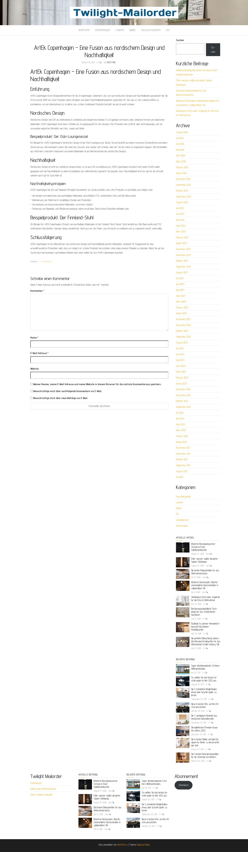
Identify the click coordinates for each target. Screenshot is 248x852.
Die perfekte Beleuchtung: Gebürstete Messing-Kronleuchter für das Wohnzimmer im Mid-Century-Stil (205, 641)
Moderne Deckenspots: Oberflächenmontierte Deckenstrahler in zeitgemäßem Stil (204, 585)
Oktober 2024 (182, 260)
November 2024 (183, 255)
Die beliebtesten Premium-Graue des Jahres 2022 (204, 729)
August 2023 (182, 342)
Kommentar (37, 290)
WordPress (122, 844)
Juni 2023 (180, 354)
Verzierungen (102, 30)
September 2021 (183, 465)
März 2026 (181, 161)
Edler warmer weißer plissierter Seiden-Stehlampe (204, 560)
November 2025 (183, 184)
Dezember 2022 (183, 389)
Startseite (84, 30)
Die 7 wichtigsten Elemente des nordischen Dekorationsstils (204, 717)
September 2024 (183, 266)
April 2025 (180, 225)
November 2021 (183, 453)
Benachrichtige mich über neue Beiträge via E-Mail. (60, 398)
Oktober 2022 (182, 401)
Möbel (132, 30)
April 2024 (180, 295)
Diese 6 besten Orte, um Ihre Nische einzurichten (205, 705)
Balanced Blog (143, 844)
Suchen (180, 40)
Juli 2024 (180, 278)
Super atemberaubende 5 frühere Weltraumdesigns (154, 782)
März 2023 (181, 371)
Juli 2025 (180, 208)
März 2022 (181, 430)
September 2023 (183, 336)
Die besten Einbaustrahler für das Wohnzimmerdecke (205, 572)
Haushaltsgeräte (151, 30)
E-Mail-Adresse (39, 353)
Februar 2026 (182, 167)
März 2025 (181, 231)
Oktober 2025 (182, 190)
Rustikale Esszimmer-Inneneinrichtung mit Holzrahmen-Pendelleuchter (205, 626)
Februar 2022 (182, 436)
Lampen (119, 30)
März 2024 (181, 301)
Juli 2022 (180, 412)
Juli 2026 (180, 138)
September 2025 (183, 196)
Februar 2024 (182, 307)
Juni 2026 (180, 143)
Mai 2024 (180, 290)
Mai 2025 (180, 219)
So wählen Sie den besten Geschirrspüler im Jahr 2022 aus (204, 679)
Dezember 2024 (183, 249)
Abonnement (36, 783)
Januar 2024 (181, 313)
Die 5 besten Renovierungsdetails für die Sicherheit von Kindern (204, 755)
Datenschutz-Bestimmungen (43, 788)
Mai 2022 (180, 418)
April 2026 (180, 155)
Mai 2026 (180, 149)
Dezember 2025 (183, 179)
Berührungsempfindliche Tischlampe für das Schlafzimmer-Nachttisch (204, 611)
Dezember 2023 (183, 319)
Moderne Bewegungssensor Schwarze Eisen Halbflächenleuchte (203, 546)
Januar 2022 (181, 442)
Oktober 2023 (182, 330)
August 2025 (182, 202)
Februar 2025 (182, 237)
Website (34, 368)
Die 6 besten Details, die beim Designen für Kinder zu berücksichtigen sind (205, 742)
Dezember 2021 (183, 447)
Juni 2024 (180, 284)
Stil (168, 30)
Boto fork (111, 62)
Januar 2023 (181, 383)
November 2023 (183, 325)
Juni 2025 (180, 214)
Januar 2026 (181, 173)
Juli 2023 (180, 348)
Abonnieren (183, 785)
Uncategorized (46, 261)
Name (34, 337)
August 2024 (182, 272)
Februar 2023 (182, 377)
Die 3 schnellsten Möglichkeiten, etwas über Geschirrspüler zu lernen (204, 692)
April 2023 (180, 366)
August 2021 (181, 471)
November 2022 (183, 395)
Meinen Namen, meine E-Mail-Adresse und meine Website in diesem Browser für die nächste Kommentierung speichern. (97, 384)
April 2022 (180, 424)
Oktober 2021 (181, 459)
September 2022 (183, 406)
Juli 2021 (179, 477)
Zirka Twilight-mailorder (41, 794)
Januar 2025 (181, 243)
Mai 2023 (180, 360)
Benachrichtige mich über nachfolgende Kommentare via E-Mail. (67, 391)
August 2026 (182, 132)
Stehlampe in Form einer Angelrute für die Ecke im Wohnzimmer (205, 599)
